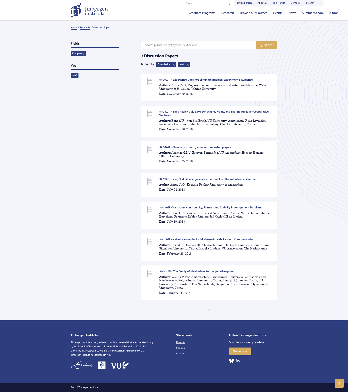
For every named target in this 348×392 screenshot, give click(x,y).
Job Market (279, 3)
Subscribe (240, 351)
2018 (74, 75)
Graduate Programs (202, 13)
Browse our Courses (253, 13)
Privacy (180, 354)
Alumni (334, 13)
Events (278, 13)
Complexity (78, 53)
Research (227, 13)
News (292, 13)
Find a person (244, 3)
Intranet (309, 3)
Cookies (180, 348)
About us (263, 3)
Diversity (180, 342)
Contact (295, 3)
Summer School (313, 13)
